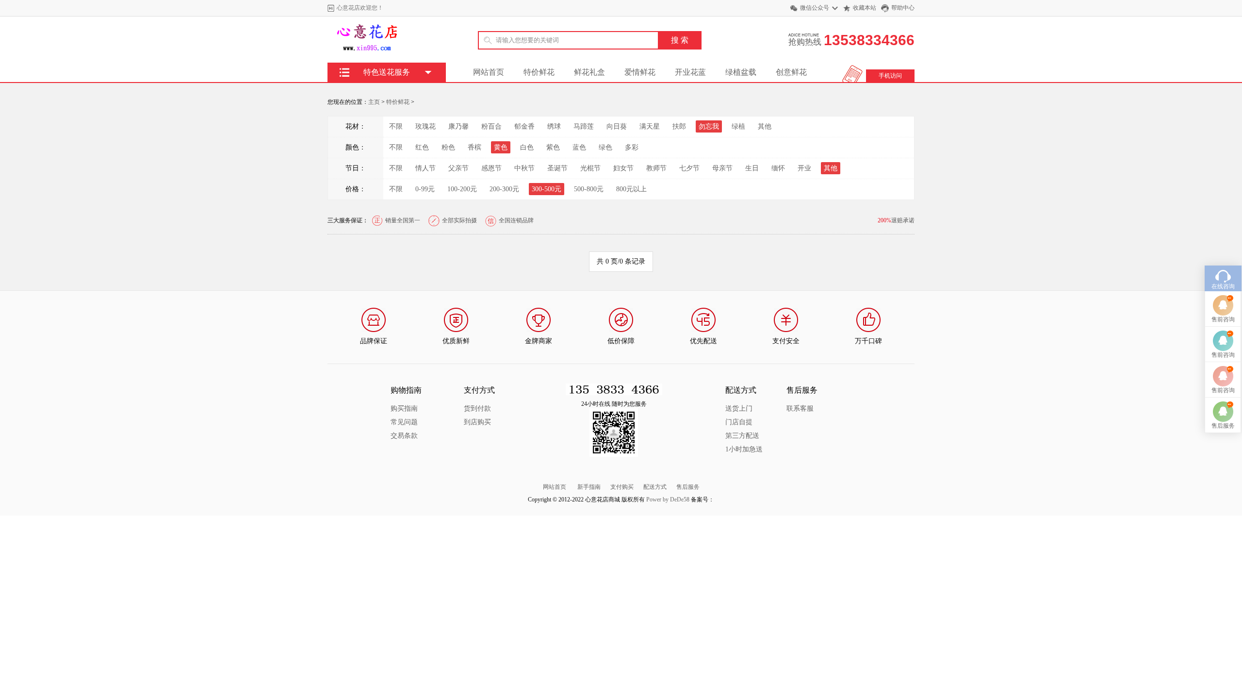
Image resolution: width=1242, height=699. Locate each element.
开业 (804, 168)
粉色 (448, 147)
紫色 (553, 147)
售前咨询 (1223, 319)
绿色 (605, 147)
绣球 (554, 126)
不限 (396, 126)
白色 (527, 147)
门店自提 (738, 422)
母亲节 (722, 168)
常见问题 (404, 422)
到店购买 (477, 422)
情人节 (425, 168)
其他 (764, 126)
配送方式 (655, 486)
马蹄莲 (583, 126)
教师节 (656, 168)
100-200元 (462, 189)
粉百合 (491, 126)
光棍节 (590, 168)
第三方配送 (742, 435)
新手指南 (589, 486)
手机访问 (890, 75)
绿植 (738, 126)
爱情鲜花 (639, 72)
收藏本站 (864, 7)
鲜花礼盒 (589, 72)
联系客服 (800, 408)
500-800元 (589, 189)
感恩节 (491, 168)
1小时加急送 (744, 449)
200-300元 (504, 189)
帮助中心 (903, 7)
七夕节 (689, 168)
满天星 (649, 126)
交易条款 (404, 435)
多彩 (631, 147)
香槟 (474, 147)
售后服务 (688, 486)
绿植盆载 (740, 72)
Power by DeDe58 (667, 499)
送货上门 (738, 408)
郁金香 (524, 126)
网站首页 (488, 72)
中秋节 (524, 168)
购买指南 (404, 408)
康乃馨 (458, 126)
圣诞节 (557, 168)
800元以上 (631, 189)
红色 (422, 147)
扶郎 (679, 126)
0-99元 (425, 189)
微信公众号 (814, 7)
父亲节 (458, 168)
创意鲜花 (791, 72)
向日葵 (616, 126)
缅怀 (778, 168)
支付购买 (622, 486)
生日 (752, 168)
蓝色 (579, 147)
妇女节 (623, 168)
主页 (374, 102)
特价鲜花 (539, 72)
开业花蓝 (690, 72)
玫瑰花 (425, 126)
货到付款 (477, 408)
